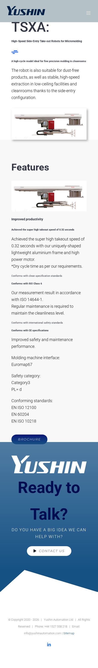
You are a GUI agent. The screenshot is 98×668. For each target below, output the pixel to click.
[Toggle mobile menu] (88, 13)
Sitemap (68, 633)
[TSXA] (49, 110)
